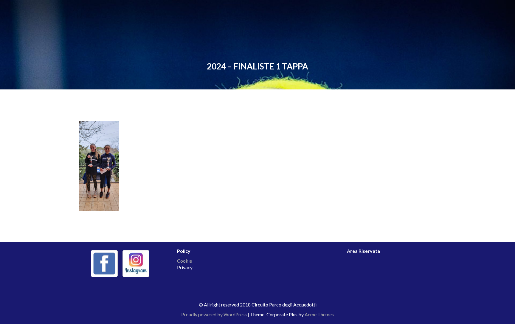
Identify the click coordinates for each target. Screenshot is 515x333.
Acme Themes (319, 314)
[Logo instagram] (135, 263)
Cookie (184, 261)
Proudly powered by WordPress (214, 314)
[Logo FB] (104, 263)
